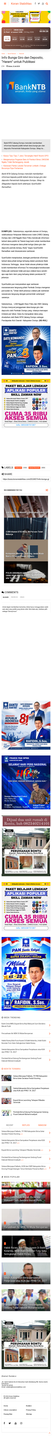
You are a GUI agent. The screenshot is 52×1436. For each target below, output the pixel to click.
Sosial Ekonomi (12, 53)
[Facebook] (35, 3)
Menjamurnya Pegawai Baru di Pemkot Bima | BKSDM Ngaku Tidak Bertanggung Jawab (25, 160)
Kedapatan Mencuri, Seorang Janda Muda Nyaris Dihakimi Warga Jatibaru (25, 554)
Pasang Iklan (8, 1414)
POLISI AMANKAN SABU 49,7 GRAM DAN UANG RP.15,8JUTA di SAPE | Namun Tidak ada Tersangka (25, 575)
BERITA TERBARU (12, 1069)
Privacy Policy (31, 1410)
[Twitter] (39, 3)
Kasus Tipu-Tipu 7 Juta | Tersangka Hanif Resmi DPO (25, 156)
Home (3, 53)
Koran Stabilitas (21, 3)
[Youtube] (43, 3)
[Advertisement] (20, 121)
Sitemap (29, 1414)
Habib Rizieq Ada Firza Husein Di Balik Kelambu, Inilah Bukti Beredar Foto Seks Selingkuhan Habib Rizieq (25, 1250)
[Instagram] (21, 1423)
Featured (21, 53)
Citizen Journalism (10, 1410)
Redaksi (29, 1406)
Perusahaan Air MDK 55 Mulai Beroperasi (26, 1227)
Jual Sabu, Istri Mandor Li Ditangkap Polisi (25, 512)
